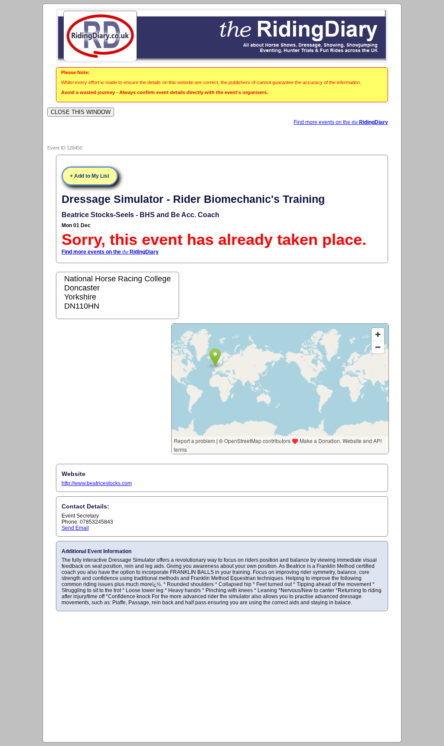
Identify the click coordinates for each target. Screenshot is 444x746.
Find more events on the (341, 122)
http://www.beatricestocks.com (97, 483)
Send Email (75, 528)
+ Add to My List (89, 176)
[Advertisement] (222, 676)
